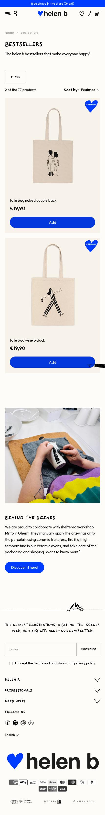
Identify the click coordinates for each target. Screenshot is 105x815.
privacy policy (84, 663)
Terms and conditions (50, 663)
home (9, 32)
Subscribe (88, 649)
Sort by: (71, 89)
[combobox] (90, 90)
